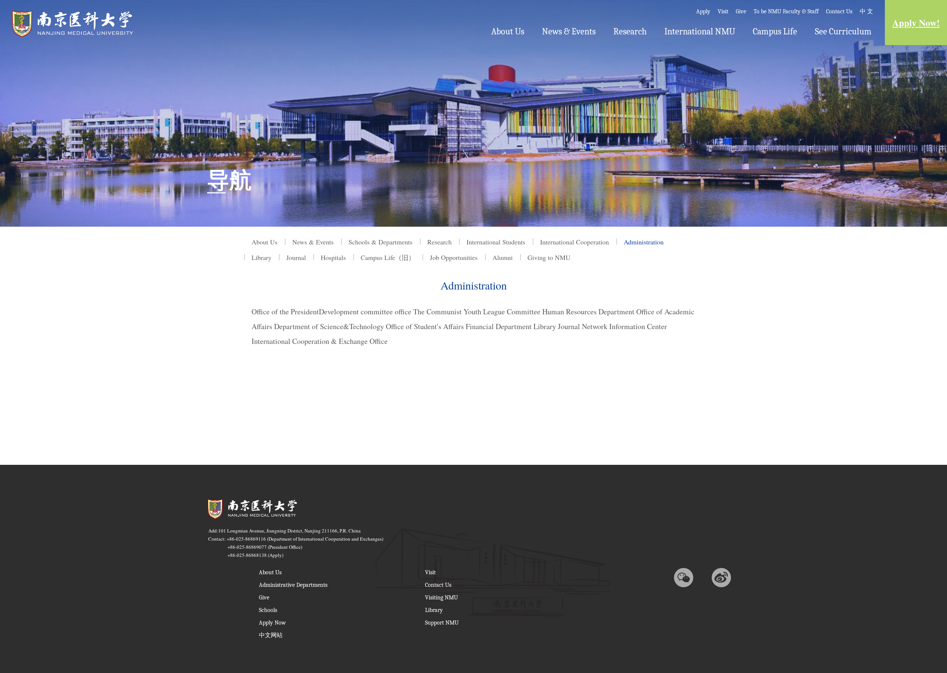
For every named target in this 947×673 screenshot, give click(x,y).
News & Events (569, 31)
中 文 (866, 11)
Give (741, 11)
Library (544, 326)
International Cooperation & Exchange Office (320, 341)
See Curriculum (843, 31)
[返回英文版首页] (72, 12)
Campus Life (775, 31)
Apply (703, 11)
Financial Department (499, 326)
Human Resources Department (588, 312)
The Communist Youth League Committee (476, 312)
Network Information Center (624, 326)
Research (630, 31)
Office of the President (285, 312)
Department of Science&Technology (329, 326)
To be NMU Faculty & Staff (786, 11)
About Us (507, 31)
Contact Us (839, 11)
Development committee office (365, 312)
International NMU (699, 31)
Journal (569, 326)
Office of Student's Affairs (425, 326)
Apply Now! (916, 23)
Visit (723, 11)
